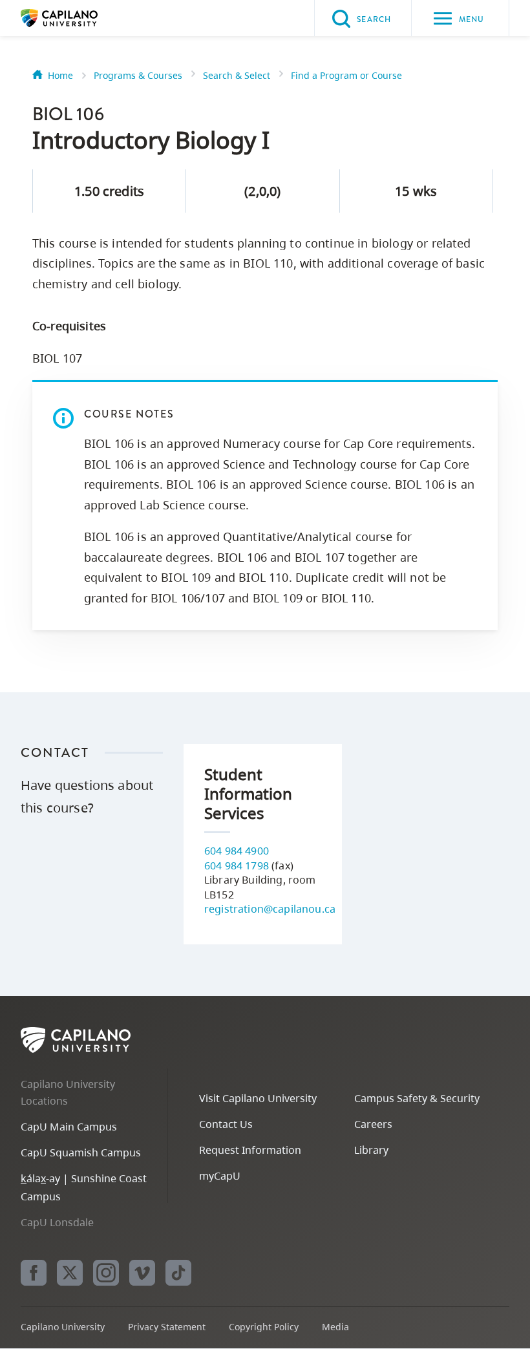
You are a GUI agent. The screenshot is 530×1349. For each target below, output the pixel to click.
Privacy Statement (167, 1327)
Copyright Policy (264, 1327)
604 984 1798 (236, 865)
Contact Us (226, 1124)
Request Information (250, 1150)
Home (60, 75)
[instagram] (106, 1273)
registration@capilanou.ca (269, 909)
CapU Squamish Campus (81, 1152)
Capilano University (79, 18)
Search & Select (236, 75)
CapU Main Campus (69, 1127)
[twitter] (70, 1273)
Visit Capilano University (258, 1098)
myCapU (219, 1176)
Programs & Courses (138, 75)
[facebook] (34, 1273)
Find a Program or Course (346, 75)
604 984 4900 (236, 851)
